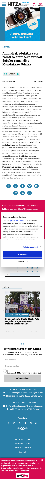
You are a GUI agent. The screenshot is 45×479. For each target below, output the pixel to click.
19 (17, 268)
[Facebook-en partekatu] (8, 186)
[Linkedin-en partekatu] (22, 193)
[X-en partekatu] (15, 186)
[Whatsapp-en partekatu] (15, 193)
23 (37, 268)
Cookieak (22, 452)
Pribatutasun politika (22, 448)
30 (37, 271)
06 (39, 81)
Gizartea (6, 47)
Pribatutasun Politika (13, 373)
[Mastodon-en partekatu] (22, 186)
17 (7, 268)
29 (32, 271)
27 (22, 271)
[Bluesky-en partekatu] (29, 186)
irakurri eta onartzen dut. (23, 373)
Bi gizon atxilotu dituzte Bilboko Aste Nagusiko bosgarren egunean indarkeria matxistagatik (22, 321)
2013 (36, 81)
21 (27, 268)
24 (7, 271)
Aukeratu (21, 262)
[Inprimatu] (29, 193)
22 (32, 268)
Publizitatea (22, 418)
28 (27, 271)
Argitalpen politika (22, 439)
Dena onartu (22, 254)
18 (12, 268)
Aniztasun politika (22, 444)
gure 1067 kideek (17, 220)
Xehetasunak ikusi (30, 247)
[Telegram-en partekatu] (36, 186)
